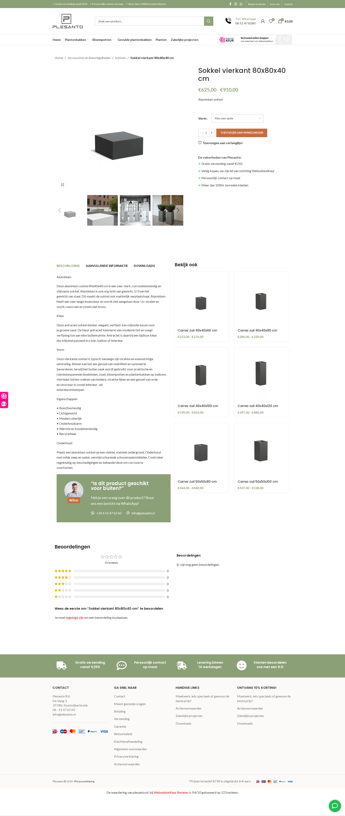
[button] (60, 210)
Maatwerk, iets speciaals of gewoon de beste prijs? (202, 698)
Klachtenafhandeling (128, 741)
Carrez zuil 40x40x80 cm (257, 330)
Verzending (122, 719)
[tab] (68, 266)
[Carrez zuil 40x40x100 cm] (202, 375)
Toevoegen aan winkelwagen (241, 132)
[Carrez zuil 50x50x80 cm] (202, 450)
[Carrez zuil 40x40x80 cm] (262, 299)
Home (59, 58)
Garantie (120, 726)
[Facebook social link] (230, 4)
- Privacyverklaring (83, 781)
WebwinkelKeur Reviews (171, 792)
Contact (119, 696)
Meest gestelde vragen (130, 704)
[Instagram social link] (235, 4)
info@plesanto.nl (64, 714)
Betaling (120, 711)
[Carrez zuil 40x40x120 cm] (262, 375)
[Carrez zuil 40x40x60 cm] (202, 299)
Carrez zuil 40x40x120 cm (258, 406)
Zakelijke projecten (189, 716)
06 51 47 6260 (245, 23)
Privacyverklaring (126, 756)
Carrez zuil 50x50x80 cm (197, 481)
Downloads (183, 723)
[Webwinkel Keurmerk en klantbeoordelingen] (255, 39)
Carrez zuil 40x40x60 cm (197, 330)
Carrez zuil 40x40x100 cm (198, 406)
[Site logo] (68, 21)
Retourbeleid (123, 734)
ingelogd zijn (75, 617)
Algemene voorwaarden (130, 749)
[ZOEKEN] (208, 21)
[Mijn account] (263, 21)
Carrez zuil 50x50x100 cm (258, 481)
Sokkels (120, 58)
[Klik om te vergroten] (63, 185)
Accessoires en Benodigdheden (89, 58)
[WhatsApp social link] (241, 4)
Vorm (202, 118)
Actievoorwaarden (127, 764)
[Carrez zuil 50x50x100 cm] (262, 450)
